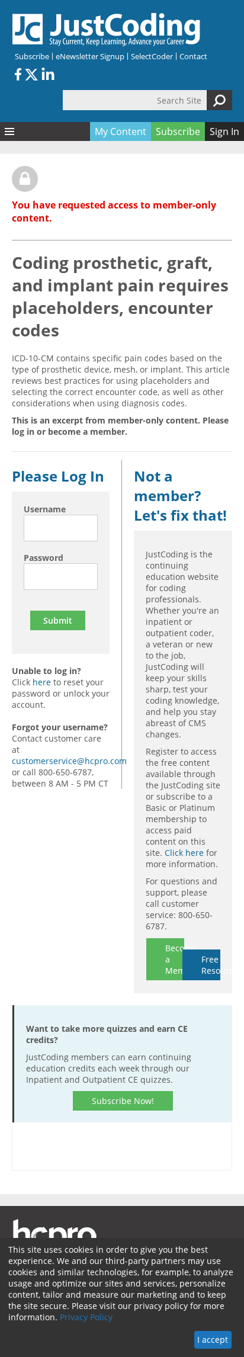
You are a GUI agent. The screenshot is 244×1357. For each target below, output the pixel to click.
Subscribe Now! (123, 1100)
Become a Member (174, 959)
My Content (120, 131)
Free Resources (210, 965)
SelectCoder (152, 56)
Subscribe (32, 56)
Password (43, 557)
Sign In (224, 131)
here (42, 682)
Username (45, 509)
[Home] (106, 29)
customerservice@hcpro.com (69, 760)
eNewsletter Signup (90, 56)
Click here (184, 852)
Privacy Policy (86, 1317)
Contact (193, 56)
